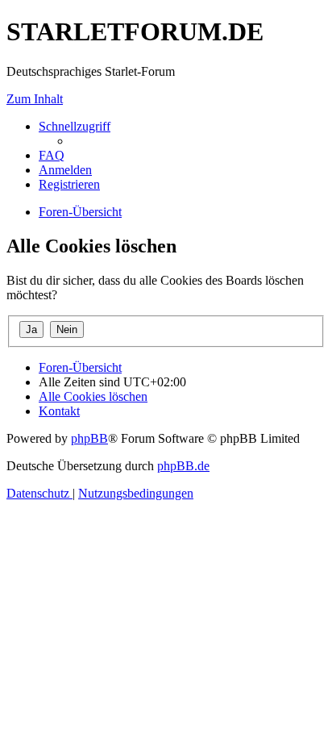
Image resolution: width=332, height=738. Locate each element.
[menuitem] (51, 155)
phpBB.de (183, 466)
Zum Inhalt (34, 99)
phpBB (89, 438)
